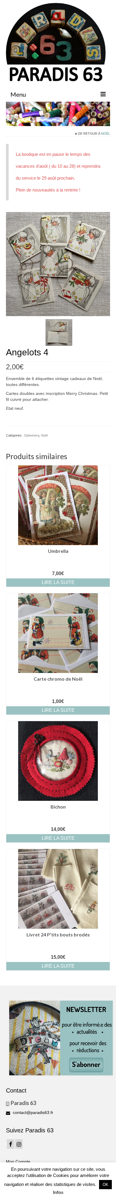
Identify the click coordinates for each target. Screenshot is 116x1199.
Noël (105, 133)
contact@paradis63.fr (32, 1112)
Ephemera (31, 435)
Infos (58, 1192)
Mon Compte (18, 1161)
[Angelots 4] (58, 263)
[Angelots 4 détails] (59, 332)
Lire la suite (58, 582)
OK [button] (105, 1184)
